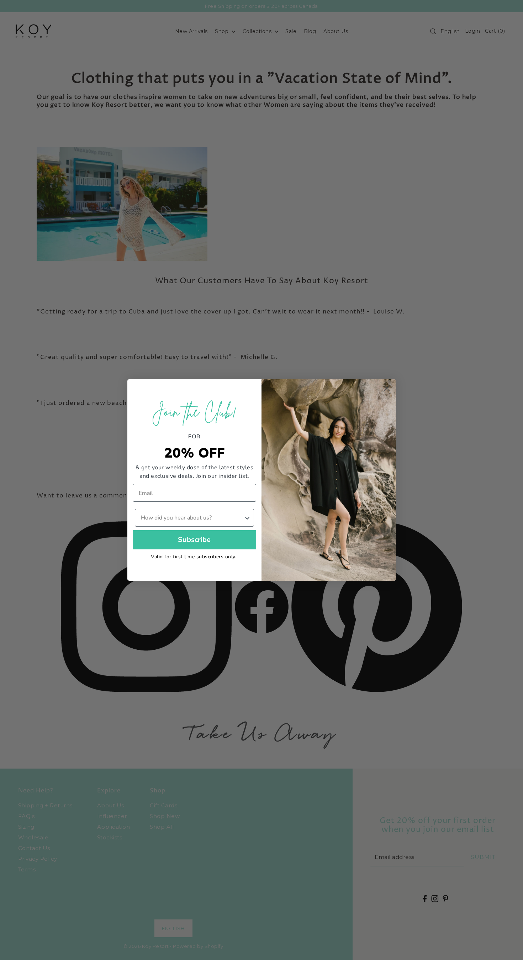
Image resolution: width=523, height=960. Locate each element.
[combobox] (192, 517)
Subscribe (194, 539)
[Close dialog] (387, 388)
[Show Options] (247, 517)
